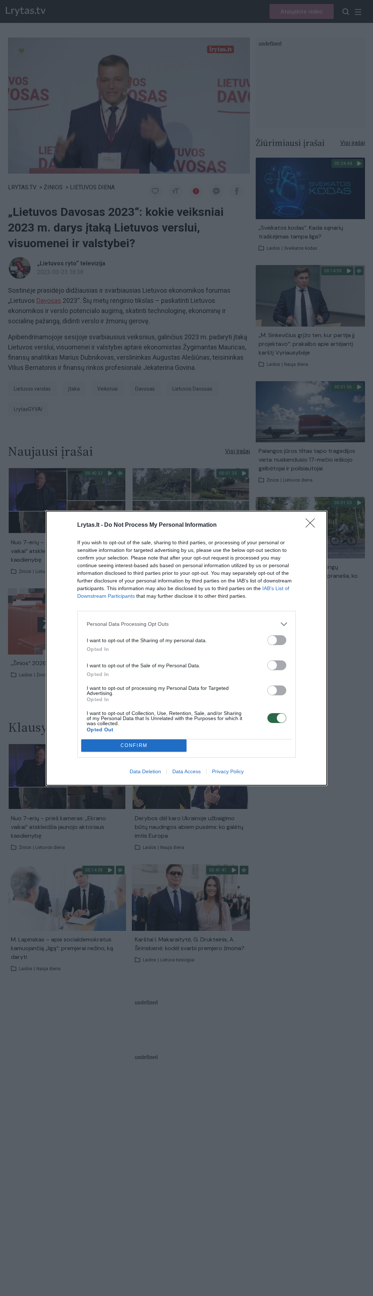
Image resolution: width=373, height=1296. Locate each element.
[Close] (312, 525)
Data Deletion (145, 771)
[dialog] (186, 648)
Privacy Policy (228, 771)
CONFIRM (134, 745)
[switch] (276, 640)
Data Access (186, 771)
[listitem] (186, 624)
